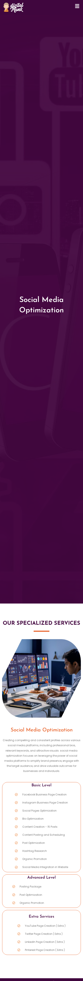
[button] (77, 6)
